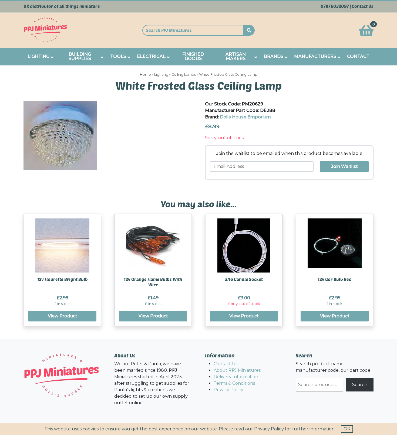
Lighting (161, 74)
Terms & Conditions (234, 383)
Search (359, 384)
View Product (62, 315)
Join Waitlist (344, 166)
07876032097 (335, 6)
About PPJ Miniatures (237, 370)
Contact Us (363, 6)
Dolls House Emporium (245, 116)
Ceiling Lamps (183, 74)
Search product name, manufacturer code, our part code (333, 367)
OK (347, 428)
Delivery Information (236, 376)
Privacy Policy (228, 389)
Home (145, 74)
